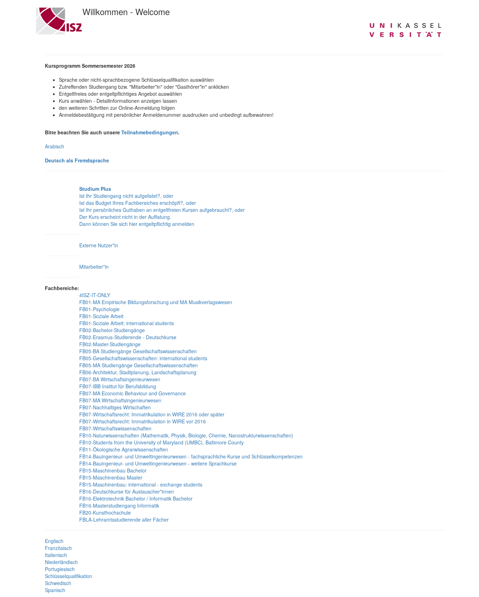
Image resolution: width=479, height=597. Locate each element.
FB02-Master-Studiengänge (110, 344)
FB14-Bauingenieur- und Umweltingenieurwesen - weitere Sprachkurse (158, 463)
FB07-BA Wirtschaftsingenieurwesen (119, 379)
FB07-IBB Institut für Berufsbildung (117, 386)
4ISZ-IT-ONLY (94, 294)
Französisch (58, 547)
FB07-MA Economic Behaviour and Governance (132, 393)
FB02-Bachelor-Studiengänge (112, 330)
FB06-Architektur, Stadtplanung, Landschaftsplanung (137, 372)
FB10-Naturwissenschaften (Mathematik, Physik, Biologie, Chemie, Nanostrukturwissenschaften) (186, 435)
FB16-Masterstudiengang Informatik (119, 505)
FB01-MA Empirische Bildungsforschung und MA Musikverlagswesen (155, 302)
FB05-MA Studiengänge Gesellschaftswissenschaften (138, 365)
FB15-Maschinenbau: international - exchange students (140, 484)
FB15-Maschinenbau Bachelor (113, 470)
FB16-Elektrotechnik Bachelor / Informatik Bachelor (136, 498)
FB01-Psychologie (99, 309)
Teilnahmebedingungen (149, 132)
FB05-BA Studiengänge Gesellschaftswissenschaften (138, 351)
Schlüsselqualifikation (68, 575)
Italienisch (56, 554)
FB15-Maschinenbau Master (110, 477)
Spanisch (55, 589)
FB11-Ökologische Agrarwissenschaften (123, 449)
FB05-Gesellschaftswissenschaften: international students (143, 358)
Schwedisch (58, 582)
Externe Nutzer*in (98, 245)
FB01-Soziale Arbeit (101, 316)
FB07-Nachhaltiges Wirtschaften (115, 407)
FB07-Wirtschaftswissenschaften (115, 428)
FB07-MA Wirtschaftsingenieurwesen (120, 400)
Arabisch (54, 146)
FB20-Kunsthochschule (105, 512)
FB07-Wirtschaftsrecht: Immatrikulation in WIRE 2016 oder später (151, 414)
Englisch (54, 540)
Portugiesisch (60, 568)
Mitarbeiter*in (94, 266)
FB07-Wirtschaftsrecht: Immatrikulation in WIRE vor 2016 (142, 421)
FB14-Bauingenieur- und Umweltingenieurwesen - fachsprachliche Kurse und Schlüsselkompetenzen (191, 456)
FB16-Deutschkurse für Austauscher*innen (126, 491)
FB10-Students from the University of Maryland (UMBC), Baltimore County (161, 442)
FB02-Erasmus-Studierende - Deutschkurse (127, 337)
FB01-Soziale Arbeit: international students (126, 323)
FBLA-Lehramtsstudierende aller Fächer (124, 519)
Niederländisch (61, 561)
